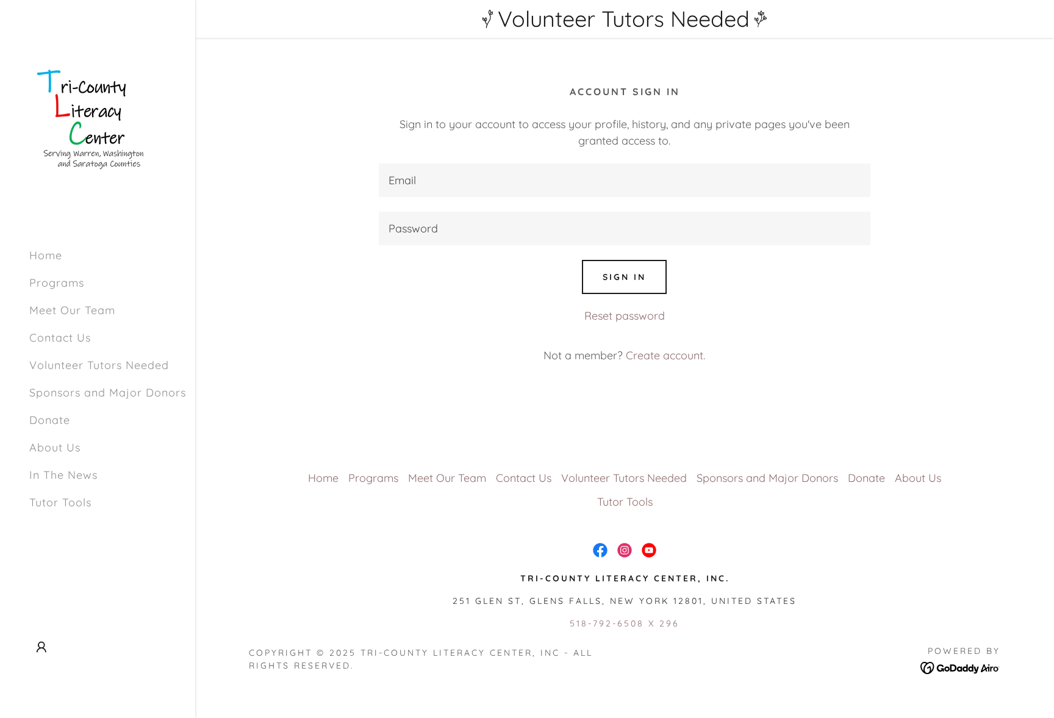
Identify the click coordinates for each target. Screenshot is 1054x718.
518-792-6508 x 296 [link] (624, 623)
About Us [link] (55, 447)
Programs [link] (56, 283)
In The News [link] (63, 475)
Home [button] (323, 478)
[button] (41, 647)
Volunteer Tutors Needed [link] (99, 365)
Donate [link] (49, 420)
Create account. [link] (665, 355)
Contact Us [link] (60, 338)
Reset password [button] (624, 316)
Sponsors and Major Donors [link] (107, 393)
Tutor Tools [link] (60, 502)
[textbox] (624, 180)
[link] (90, 119)
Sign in (624, 276)
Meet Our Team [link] (72, 310)
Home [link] (45, 255)
